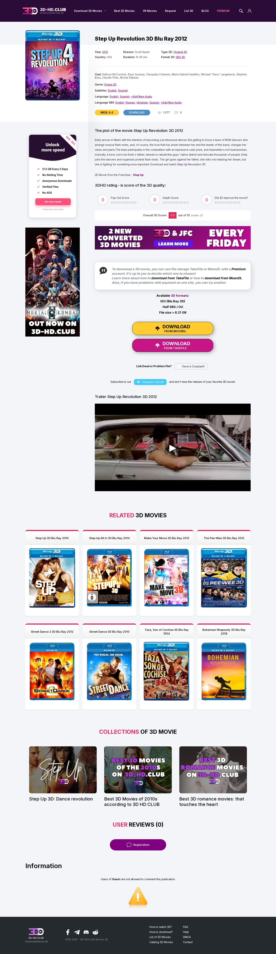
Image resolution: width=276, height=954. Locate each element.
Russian (130, 102)
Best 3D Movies (124, 10)
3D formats (179, 295)
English (112, 90)
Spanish (123, 90)
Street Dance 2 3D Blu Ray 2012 (52, 631)
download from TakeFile (170, 278)
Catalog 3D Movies (161, 942)
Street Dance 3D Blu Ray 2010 (109, 631)
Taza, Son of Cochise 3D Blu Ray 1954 (167, 631)
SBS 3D (180, 57)
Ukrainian (142, 102)
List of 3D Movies (160, 937)
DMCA (187, 937)
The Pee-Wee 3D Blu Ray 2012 (224, 538)
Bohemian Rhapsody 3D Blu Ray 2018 (224, 631)
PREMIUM (223, 10)
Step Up (182, 164)
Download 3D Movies (88, 10)
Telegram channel (152, 382)
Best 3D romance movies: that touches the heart (211, 801)
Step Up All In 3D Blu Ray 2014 (109, 538)
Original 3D (180, 52)
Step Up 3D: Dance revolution (61, 799)
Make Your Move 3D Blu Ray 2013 (166, 538)
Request (170, 10)
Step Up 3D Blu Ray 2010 (52, 538)
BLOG (205, 10)
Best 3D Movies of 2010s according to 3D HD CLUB (132, 801)
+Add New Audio (141, 96)
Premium (238, 269)
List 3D (188, 10)
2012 (105, 52)
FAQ (185, 926)
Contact (188, 942)
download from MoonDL (223, 278)
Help (186, 932)
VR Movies (150, 10)
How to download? (161, 932)
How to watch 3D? (160, 926)
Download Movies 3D (53, 11)
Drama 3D (110, 84)
